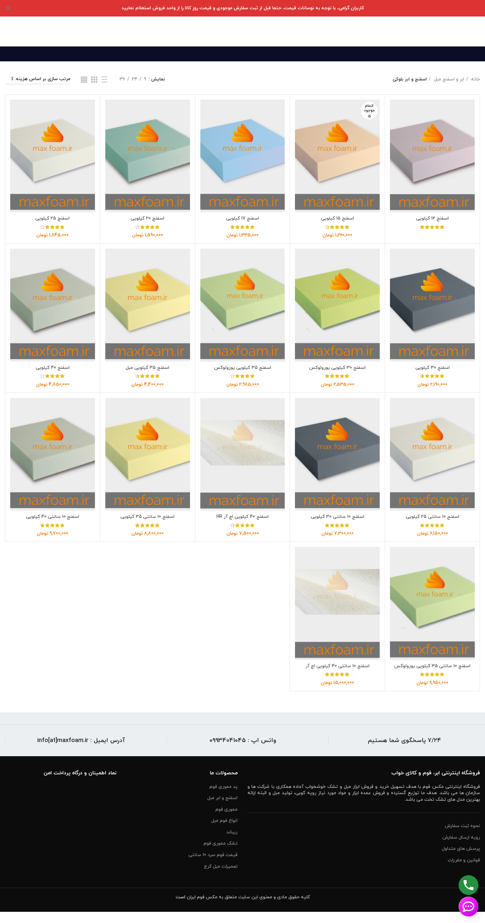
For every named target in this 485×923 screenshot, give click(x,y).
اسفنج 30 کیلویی (432, 368)
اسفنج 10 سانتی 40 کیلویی (52, 517)
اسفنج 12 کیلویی (432, 218)
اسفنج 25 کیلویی (52, 218)
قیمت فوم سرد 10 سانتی (213, 855)
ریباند (232, 832)
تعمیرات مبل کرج (221, 866)
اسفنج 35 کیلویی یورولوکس (242, 368)
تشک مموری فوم (221, 843)
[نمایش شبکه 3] (94, 79)
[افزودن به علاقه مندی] (395, 140)
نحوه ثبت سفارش (462, 826)
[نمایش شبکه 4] (84, 79)
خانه (475, 79)
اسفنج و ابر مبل (222, 798)
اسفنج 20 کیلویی (147, 218)
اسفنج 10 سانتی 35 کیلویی (147, 517)
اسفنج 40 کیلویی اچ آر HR (242, 517)
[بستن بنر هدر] (8, 8)
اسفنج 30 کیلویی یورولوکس (337, 368)
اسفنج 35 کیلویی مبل (147, 368)
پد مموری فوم (224, 787)
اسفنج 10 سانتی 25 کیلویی (432, 517)
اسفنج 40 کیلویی (53, 368)
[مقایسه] (395, 110)
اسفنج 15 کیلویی (337, 218)
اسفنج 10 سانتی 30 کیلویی (337, 517)
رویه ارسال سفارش (461, 837)
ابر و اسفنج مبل (448, 79)
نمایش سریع (395, 125)
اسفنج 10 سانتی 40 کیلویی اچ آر (338, 666)
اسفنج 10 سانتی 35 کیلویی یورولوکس (432, 666)
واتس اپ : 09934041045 (243, 740)
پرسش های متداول (461, 849)
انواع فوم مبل (224, 821)
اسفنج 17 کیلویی (242, 218)
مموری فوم (226, 809)
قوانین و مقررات (464, 860)
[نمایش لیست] (104, 79)
